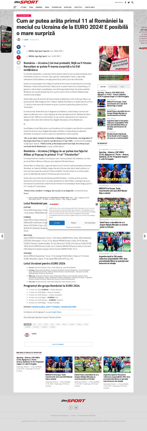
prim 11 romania (53, 306)
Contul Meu (89, 7)
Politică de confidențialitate (73, 227)
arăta (46, 324)
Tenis (31, 7)
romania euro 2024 (68, 306)
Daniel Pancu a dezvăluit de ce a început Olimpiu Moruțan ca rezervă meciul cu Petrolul (118, 113)
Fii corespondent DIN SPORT (87, 415)
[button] (97, 204)
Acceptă (57, 223)
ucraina (52, 327)
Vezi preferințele (90, 223)
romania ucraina (38, 306)
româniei (27, 327)
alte (39, 324)
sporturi (36, 327)
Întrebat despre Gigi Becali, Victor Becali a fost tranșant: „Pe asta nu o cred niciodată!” (117, 136)
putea (86, 324)
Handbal (39, 7)
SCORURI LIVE (57, 7)
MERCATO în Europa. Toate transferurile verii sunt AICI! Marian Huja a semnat (117, 104)
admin (26, 39)
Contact (73, 415)
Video (47, 7)
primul (79, 324)
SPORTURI (67, 7)
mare (58, 324)
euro (52, 324)
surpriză (44, 327)
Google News (56, 312)
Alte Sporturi (104, 149)
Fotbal (23, 7)
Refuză (73, 223)
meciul (64, 324)
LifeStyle (78, 7)
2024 (34, 324)
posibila (71, 324)
